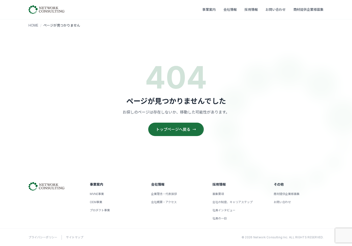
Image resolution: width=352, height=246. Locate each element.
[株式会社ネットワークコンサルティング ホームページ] (46, 9)
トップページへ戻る (173, 129)
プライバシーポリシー (42, 237)
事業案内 (209, 9)
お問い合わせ (276, 9)
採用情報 (251, 9)
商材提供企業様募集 (308, 9)
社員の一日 (219, 218)
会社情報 (230, 9)
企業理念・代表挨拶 (164, 194)
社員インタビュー (223, 210)
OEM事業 (96, 202)
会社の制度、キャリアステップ (232, 202)
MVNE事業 (97, 194)
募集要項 (218, 194)
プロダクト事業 (100, 210)
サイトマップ (74, 237)
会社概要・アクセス (164, 202)
